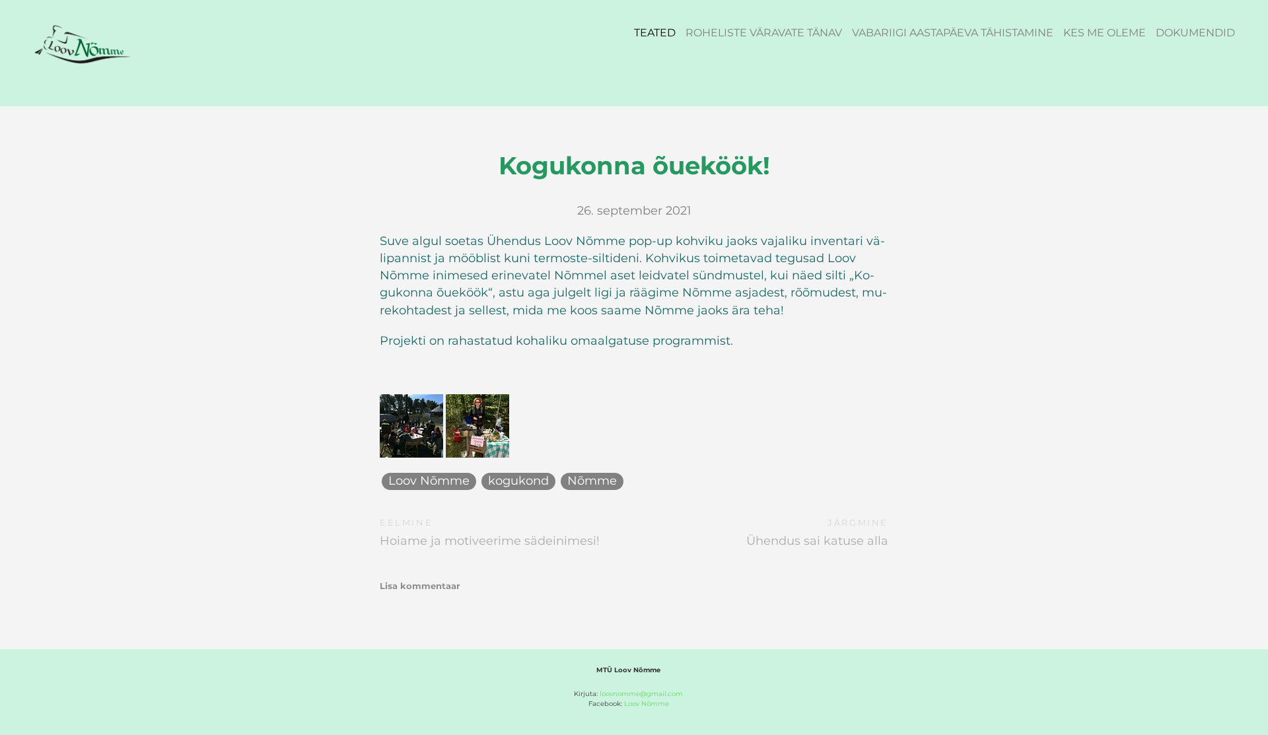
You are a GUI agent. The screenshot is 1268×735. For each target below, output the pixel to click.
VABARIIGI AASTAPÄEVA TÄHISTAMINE (952, 32)
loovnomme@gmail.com (641, 693)
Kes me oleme (1104, 32)
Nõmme (592, 480)
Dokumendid (1195, 32)
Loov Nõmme (429, 480)
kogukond (518, 480)
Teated (655, 32)
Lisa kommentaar (420, 585)
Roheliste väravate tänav (764, 32)
